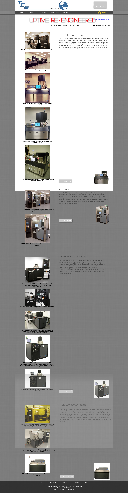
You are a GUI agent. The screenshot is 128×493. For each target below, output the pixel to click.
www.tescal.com (64, 490)
